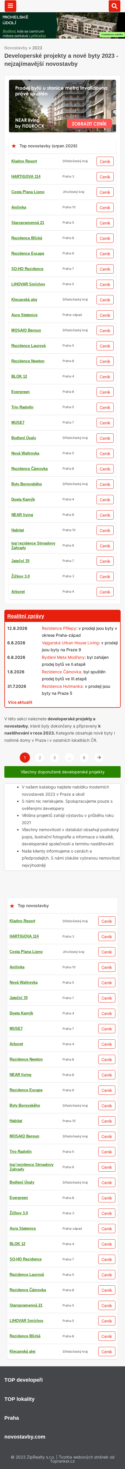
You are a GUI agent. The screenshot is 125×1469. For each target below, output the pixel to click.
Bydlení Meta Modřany (63, 657)
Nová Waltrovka (25, 453)
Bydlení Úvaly (23, 438)
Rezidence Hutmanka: (63, 686)
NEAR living (22, 515)
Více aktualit (20, 702)
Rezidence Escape (27, 253)
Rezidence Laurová (28, 345)
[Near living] (62, 83)
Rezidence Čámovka (29, 468)
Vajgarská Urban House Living (70, 642)
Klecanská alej (24, 299)
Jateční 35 (20, 561)
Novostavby (16, 47)
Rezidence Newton (27, 361)
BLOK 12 (19, 376)
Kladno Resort (24, 161)
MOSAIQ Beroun (26, 330)
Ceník (105, 161)
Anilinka (18, 207)
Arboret (18, 591)
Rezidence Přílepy (59, 628)
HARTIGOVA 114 (25, 176)
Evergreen (20, 392)
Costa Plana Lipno (27, 192)
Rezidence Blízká (26, 238)
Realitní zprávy (25, 616)
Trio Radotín (22, 407)
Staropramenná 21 (27, 222)
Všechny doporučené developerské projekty (63, 771)
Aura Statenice (24, 315)
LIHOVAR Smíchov (28, 284)
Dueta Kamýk (23, 499)
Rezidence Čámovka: (62, 671)
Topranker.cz (62, 1461)
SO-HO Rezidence (27, 269)
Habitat (17, 530)
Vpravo (99, 757)
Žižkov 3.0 (20, 576)
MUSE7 (17, 422)
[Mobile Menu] (10, 6)
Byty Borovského (26, 484)
